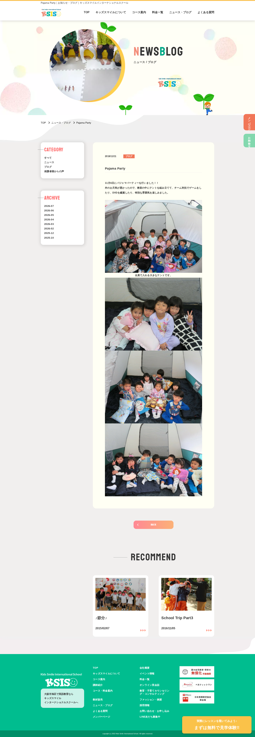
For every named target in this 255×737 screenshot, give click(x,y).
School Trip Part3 (177, 618)
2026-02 (49, 228)
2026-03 (49, 224)
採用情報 (145, 705)
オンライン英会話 (149, 685)
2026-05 (49, 215)
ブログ (48, 166)
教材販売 (98, 699)
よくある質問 (206, 12)
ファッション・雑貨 (151, 699)
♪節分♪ (101, 618)
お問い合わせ (249, 140)
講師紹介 (98, 685)
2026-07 (49, 206)
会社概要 (145, 667)
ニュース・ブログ (180, 12)
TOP (87, 12)
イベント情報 (147, 673)
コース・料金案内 (103, 690)
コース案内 (139, 12)
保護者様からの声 (54, 171)
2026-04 (49, 219)
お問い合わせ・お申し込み (154, 711)
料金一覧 (157, 12)
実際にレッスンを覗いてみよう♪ (216, 724)
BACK (153, 524)
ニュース (49, 162)
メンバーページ (249, 122)
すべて (48, 157)
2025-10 (49, 237)
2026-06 (49, 210)
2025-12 (49, 233)
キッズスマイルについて (111, 12)
